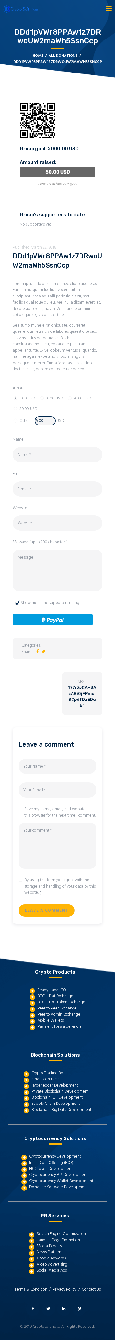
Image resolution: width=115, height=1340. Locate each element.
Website (20, 508)
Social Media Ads (52, 1270)
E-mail (18, 474)
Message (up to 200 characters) (40, 542)
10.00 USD (54, 398)
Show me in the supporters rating (50, 603)
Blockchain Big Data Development (61, 1109)
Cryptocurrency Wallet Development (61, 1181)
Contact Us (91, 1289)
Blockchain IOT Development (57, 1097)
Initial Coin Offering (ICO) (51, 1162)
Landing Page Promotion (58, 1240)
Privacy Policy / (67, 1289)
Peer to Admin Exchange (58, 1014)
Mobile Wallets (50, 1020)
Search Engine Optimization (61, 1234)
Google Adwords (51, 1258)
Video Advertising (52, 1264)
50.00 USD (28, 409)
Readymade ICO (51, 990)
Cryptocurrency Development (55, 1156)
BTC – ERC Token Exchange (61, 1002)
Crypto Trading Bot (48, 1073)
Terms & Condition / (33, 1289)
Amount (20, 388)
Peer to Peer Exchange (57, 1008)
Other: (25, 421)
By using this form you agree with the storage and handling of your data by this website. (60, 886)
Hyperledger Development (54, 1085)
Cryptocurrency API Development (58, 1175)
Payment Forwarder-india (59, 1026)
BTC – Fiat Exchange (55, 996)
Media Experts (49, 1246)
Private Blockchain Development (59, 1091)
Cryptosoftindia (46, 1326)
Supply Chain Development (55, 1103)
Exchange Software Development (58, 1187)
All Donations (63, 56)
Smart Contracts (45, 1079)
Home (38, 56)
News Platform (50, 1252)
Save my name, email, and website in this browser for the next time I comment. (60, 812)
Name (18, 439)
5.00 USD (27, 398)
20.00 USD (82, 398)
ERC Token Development (51, 1168)
